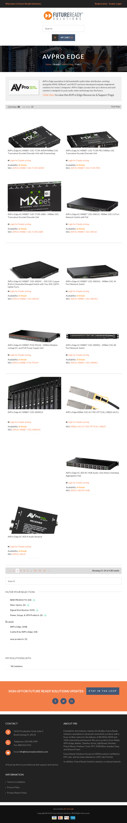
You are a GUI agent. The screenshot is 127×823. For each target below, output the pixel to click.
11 (40, 570)
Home (48, 64)
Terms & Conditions (16, 782)
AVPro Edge (67, 64)
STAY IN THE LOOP (103, 691)
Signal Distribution (22, 610)
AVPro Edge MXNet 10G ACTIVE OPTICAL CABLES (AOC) (92, 412)
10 (35, 570)
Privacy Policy (13, 787)
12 (44, 570)
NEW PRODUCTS (20, 600)
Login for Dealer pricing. (20, 160)
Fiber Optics (18, 605)
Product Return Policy (17, 793)
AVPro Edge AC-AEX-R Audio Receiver (25, 536)
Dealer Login (115, 3)
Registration (101, 3)
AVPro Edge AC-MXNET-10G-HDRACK (25, 412)
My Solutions (17, 666)
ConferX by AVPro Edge (23, 632)
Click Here (49, 95)
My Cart (67, 37)
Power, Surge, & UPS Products (26, 615)
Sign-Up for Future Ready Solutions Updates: (46, 691)
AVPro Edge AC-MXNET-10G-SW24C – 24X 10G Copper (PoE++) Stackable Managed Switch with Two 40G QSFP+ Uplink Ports (33, 284)
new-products (18, 639)
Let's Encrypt (68, 809)
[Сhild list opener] (33, 600)
